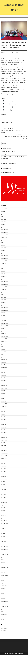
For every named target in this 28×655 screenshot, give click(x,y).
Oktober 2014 (4, 437)
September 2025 (4, 234)
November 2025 (4, 232)
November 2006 (4, 601)
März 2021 (3, 333)
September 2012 (4, 476)
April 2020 (3, 351)
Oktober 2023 (4, 286)
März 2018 (3, 375)
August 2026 (4, 208)
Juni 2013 (3, 461)
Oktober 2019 (4, 359)
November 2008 (4, 570)
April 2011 (3, 513)
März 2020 (3, 354)
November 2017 (4, 383)
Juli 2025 (3, 240)
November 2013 (4, 453)
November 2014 (4, 435)
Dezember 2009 (4, 546)
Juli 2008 (3, 578)
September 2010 (4, 528)
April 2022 (3, 320)
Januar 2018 (3, 377)
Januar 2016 (3, 416)
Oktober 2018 (4, 367)
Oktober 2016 (4, 403)
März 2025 (3, 247)
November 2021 (4, 325)
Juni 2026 (3, 214)
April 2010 (3, 541)
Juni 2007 (3, 591)
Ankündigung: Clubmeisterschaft (8, 154)
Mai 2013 (3, 463)
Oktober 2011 (4, 502)
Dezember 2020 (4, 336)
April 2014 (3, 445)
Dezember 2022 (4, 307)
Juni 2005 (3, 611)
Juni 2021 (3, 331)
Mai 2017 (3, 393)
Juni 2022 (3, 315)
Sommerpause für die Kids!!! (7, 161)
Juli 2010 (3, 533)
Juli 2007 (3, 588)
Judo (11, 122)
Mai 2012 (3, 487)
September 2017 (4, 388)
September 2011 (4, 505)
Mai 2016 (3, 414)
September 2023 (4, 289)
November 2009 (4, 549)
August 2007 (4, 585)
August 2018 (4, 370)
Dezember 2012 (4, 471)
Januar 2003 (3, 617)
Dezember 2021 (4, 323)
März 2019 (3, 362)
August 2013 (4, 458)
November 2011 (4, 500)
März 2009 (3, 565)
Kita (13, 122)
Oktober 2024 (4, 260)
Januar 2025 (3, 253)
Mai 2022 (3, 318)
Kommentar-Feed (5, 630)
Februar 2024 (4, 276)
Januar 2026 (3, 227)
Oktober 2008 (4, 572)
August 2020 (4, 341)
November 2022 (4, 310)
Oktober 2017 (4, 385)
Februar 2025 (4, 250)
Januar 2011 (3, 518)
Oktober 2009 (4, 552)
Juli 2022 (3, 312)
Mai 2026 (3, 216)
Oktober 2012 (4, 474)
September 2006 (4, 606)
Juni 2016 (3, 411)
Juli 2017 (3, 390)
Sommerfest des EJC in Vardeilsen (8, 163)
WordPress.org (4, 632)
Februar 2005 (4, 614)
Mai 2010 (3, 539)
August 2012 (4, 479)
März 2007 (3, 598)
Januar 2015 (3, 429)
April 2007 (3, 596)
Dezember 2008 (4, 567)
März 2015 (3, 424)
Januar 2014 (3, 448)
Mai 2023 (3, 294)
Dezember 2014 (4, 432)
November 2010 (4, 523)
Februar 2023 (4, 302)
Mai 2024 (3, 271)
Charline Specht (17, 52)
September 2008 (4, 575)
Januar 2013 (3, 468)
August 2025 (4, 237)
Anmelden (3, 626)
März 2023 (3, 299)
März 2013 (3, 466)
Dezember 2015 (4, 419)
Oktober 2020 (4, 338)
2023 (9, 122)
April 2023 (3, 297)
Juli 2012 (3, 481)
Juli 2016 (3, 409)
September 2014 (4, 440)
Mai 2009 (3, 562)
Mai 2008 (3, 580)
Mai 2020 (3, 349)
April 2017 (3, 396)
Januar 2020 (3, 357)
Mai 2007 (3, 593)
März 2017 (3, 398)
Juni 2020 (3, 346)
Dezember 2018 (4, 364)
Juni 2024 (3, 268)
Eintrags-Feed (4, 628)
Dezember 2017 (4, 380)
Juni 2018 (3, 372)
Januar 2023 (3, 305)
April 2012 (3, 489)
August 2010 (4, 531)
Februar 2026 (4, 224)
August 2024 (4, 266)
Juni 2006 (3, 609)
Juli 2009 (3, 557)
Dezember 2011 (4, 497)
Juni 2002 (3, 619)
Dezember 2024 (4, 255)
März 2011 (3, 515)
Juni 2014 (3, 442)
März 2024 (3, 273)
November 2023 (4, 284)
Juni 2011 (3, 507)
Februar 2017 (4, 401)
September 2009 (4, 554)
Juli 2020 (3, 344)
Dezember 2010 (4, 520)
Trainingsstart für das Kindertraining (9, 151)
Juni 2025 (3, 242)
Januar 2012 (3, 494)
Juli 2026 (3, 211)
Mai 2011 (3, 510)
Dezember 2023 (4, 281)
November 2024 (4, 258)
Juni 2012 (3, 484)
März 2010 (3, 544)
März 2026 (3, 221)
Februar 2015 (4, 427)
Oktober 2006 (4, 604)
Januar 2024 (3, 279)
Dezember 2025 (4, 229)
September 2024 (4, 263)
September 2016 (4, 406)
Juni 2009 (3, 559)
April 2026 (3, 219)
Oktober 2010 (4, 526)
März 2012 (3, 492)
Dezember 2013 (4, 450)
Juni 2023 (3, 292)
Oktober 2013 (4, 455)
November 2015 (4, 422)
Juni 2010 (3, 536)
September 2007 (4, 583)
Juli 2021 (3, 328)
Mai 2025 (3, 245)
